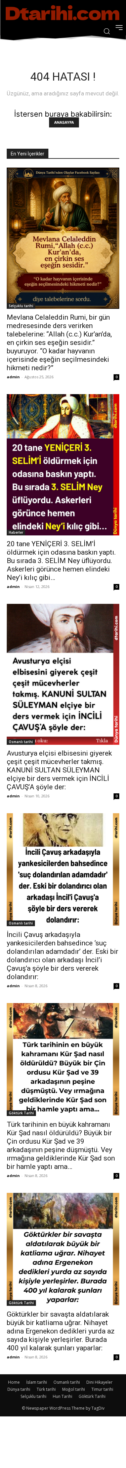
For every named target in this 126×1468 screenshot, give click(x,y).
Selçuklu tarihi (21, 305)
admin (13, 376)
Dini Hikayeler (99, 1382)
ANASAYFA (64, 122)
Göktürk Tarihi (21, 1113)
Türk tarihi (46, 1389)
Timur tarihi (102, 1389)
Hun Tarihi (62, 1396)
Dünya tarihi (18, 1389)
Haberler (16, 532)
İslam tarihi (36, 1382)
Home (14, 1382)
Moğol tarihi (73, 1389)
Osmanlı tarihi (21, 741)
